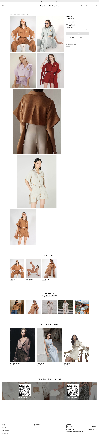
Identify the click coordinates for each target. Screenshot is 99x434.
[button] (88, 18)
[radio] (69, 22)
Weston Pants (29, 279)
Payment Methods (5, 430)
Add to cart (78, 33)
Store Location (37, 424)
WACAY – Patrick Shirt (15, 363)
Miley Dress (67, 363)
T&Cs (86, 37)
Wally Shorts (45, 279)
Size (67, 24)
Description (72, 37)
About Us (3, 425)
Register (93, 5)
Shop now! (56, 1)
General (3, 424)
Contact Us (36, 428)
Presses (35, 427)
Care (81, 37)
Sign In (90, 5)
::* (83, 431)
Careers (35, 425)
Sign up (42, 1)
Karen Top (12, 279)
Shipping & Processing (6, 432)
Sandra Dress (40, 363)
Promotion (4, 428)
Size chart (87, 29)
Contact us (4, 427)
